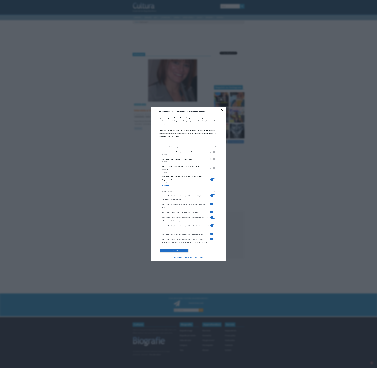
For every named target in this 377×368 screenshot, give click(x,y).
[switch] (212, 152)
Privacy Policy (199, 257)
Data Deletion (177, 257)
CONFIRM (174, 250)
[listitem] (188, 146)
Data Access (188, 257)
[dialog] (188, 184)
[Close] (222, 110)
